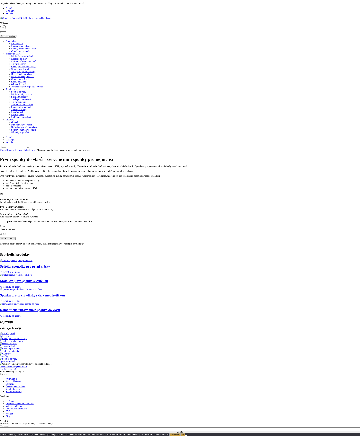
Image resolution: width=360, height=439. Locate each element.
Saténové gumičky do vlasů (23, 130)
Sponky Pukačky (18, 109)
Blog (8, 416)
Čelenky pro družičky (21, 69)
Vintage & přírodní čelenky (23, 71)
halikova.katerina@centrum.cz (13, 366)
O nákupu (10, 11)
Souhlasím (175, 435)
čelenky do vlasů (13, 54)
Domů (3, 150)
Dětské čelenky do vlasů (22, 56)
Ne (183, 435)
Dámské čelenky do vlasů (22, 76)
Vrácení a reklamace (15, 406)
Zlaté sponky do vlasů (21, 99)
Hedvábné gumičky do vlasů (24, 127)
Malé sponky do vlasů (21, 117)
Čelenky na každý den (21, 79)
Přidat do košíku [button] (13, 287)
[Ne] (186, 435)
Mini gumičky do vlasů (21, 125)
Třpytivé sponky (18, 102)
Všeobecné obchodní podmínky (20, 403)
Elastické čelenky (19, 59)
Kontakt (9, 13)
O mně (9, 8)
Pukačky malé (17, 112)
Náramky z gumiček (20, 132)
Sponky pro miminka (20, 46)
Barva (2, 226)
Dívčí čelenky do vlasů (21, 74)
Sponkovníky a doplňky (22, 107)
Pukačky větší (17, 114)
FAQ (8, 411)
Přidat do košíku (7, 239)
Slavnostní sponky (19, 97)
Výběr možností (13, 272)
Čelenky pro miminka (21, 51)
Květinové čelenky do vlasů (23, 61)
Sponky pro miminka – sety (23, 48)
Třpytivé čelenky (18, 64)
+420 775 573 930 (8, 369)
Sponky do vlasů (13, 89)
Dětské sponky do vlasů (21, 94)
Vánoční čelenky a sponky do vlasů (27, 86)
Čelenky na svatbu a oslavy (23, 66)
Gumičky (10, 119)
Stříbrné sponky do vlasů (22, 104)
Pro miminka (11, 41)
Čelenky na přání (18, 81)
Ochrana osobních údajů (16, 408)
